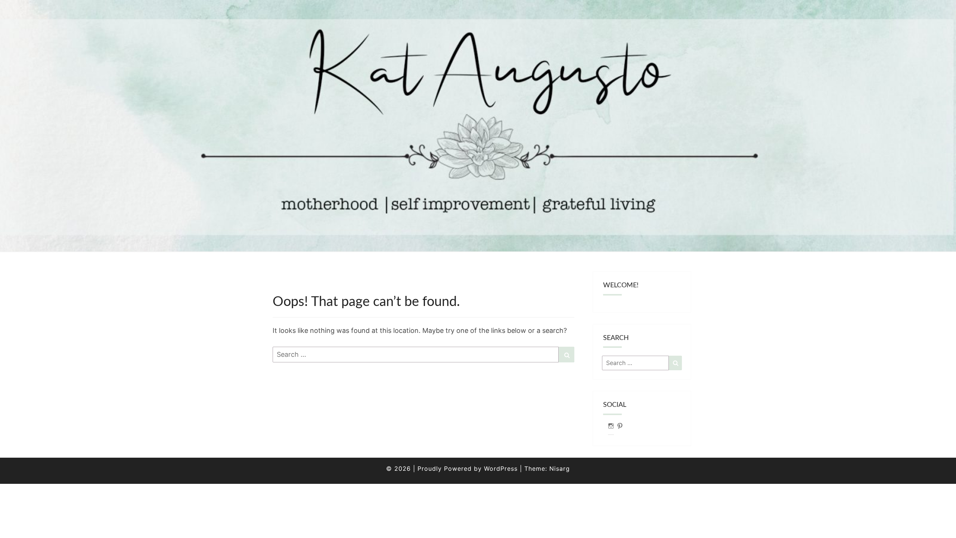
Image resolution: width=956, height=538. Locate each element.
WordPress (501, 468)
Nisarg (559, 468)
